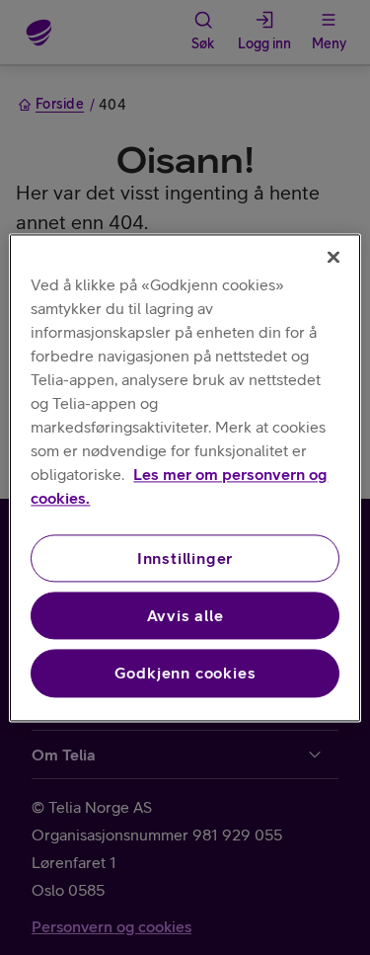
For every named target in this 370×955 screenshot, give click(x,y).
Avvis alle (185, 615)
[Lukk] (333, 257)
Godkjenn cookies (185, 673)
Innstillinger (185, 558)
